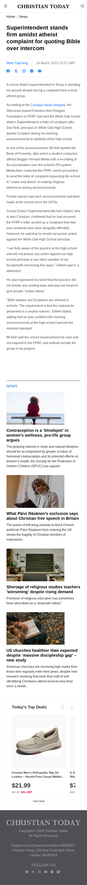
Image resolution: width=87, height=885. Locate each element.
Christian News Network (48, 105)
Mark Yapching (17, 63)
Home (10, 16)
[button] (5, 6)
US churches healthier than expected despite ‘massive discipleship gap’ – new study (41, 655)
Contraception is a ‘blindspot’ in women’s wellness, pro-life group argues (38, 435)
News (23, 16)
